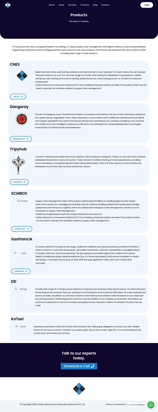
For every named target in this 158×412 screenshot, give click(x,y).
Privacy (109, 404)
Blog (95, 4)
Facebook (120, 404)
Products (84, 4)
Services (72, 4)
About (61, 4)
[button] (146, 5)
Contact (105, 4)
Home (51, 4)
